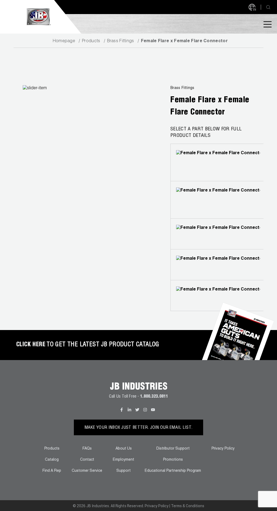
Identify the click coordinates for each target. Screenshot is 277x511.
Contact (87, 460)
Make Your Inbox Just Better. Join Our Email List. (139, 428)
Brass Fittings (120, 41)
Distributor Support (173, 449)
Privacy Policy (223, 449)
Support (123, 471)
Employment (123, 460)
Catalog (52, 460)
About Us (124, 449)
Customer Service (87, 471)
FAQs (87, 449)
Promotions (173, 460)
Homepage (64, 41)
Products (91, 41)
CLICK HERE (30, 345)
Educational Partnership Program (173, 471)
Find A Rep (51, 471)
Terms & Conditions (187, 506)
